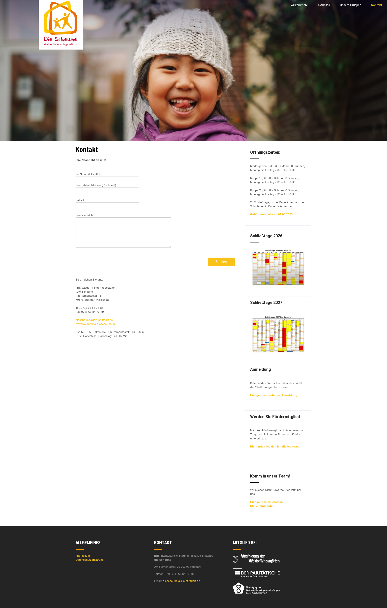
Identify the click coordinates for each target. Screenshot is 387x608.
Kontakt (376, 5)
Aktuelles (324, 5)
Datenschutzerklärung (90, 559)
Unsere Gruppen (350, 5)
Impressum (83, 555)
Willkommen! (299, 5)
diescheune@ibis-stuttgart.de (94, 319)
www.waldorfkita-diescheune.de (96, 323)
